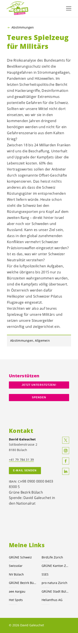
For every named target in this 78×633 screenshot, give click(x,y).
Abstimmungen (22, 27)
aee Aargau (17, 591)
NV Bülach (16, 574)
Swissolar (16, 566)
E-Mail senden (25, 470)
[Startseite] (17, 8)
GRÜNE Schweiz (20, 557)
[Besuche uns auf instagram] (65, 450)
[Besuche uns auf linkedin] (65, 471)
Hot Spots (16, 600)
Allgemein (42, 340)
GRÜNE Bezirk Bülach (22, 583)
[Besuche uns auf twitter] (65, 440)
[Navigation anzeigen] (68, 8)
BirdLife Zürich (52, 557)
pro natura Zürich (54, 583)
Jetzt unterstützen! (39, 384)
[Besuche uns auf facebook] (65, 461)
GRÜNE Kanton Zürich (55, 566)
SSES (45, 574)
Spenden (39, 397)
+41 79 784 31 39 (21, 460)
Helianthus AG (52, 600)
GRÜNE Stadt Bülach (55, 591)
